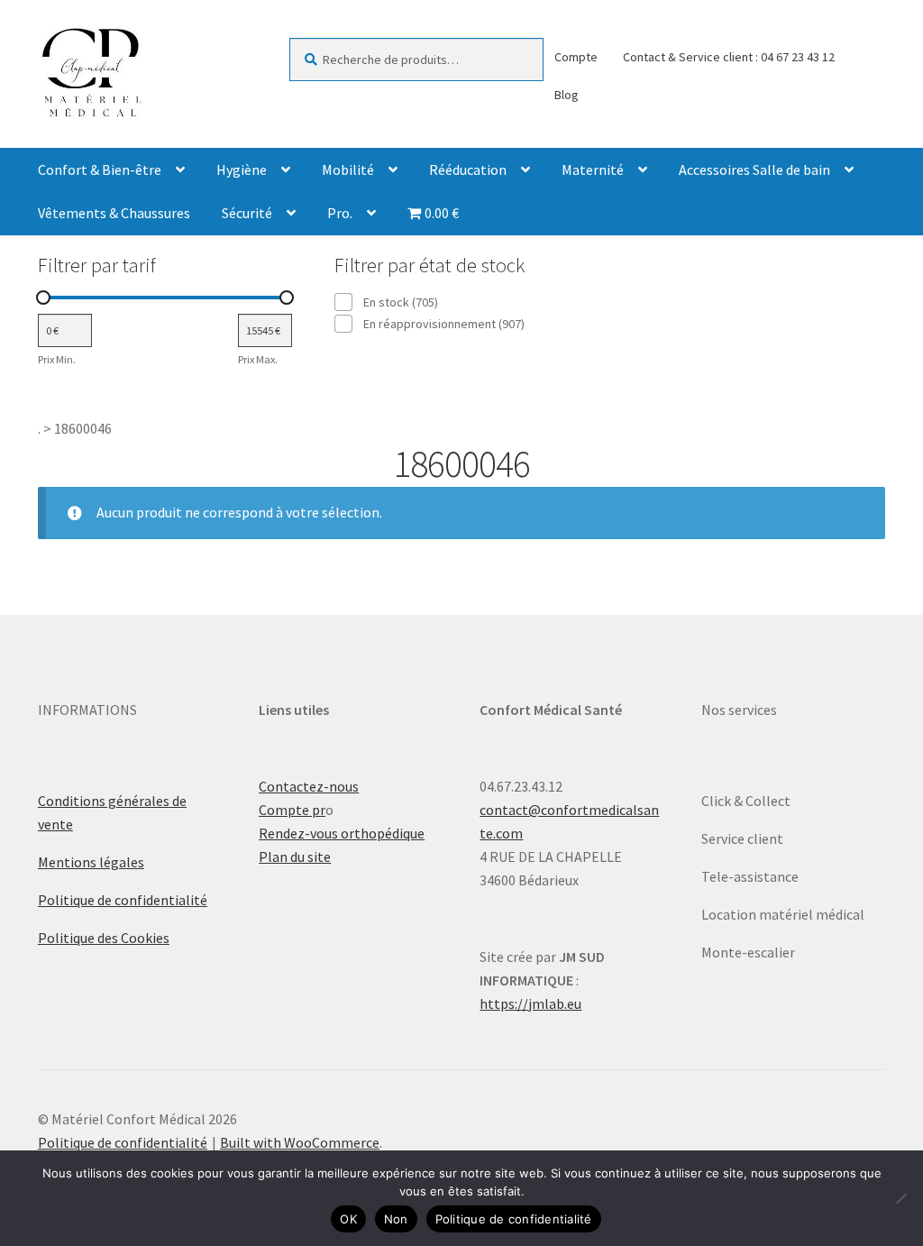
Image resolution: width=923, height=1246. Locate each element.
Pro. (339, 213)
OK (348, 1219)
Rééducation (468, 169)
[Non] (900, 1198)
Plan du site (295, 856)
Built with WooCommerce (299, 1142)
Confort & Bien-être (99, 169)
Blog (566, 95)
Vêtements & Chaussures (114, 213)
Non (396, 1219)
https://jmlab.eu (530, 1003)
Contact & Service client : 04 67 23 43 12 (729, 57)
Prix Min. (57, 359)
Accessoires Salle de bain (754, 169)
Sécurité (247, 213)
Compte (576, 57)
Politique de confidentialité (122, 900)
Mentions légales (91, 862)
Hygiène (241, 169)
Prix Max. (258, 359)
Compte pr (292, 810)
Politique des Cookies (103, 938)
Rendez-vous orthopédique (342, 833)
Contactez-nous (309, 786)
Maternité (593, 169)
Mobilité (348, 169)
